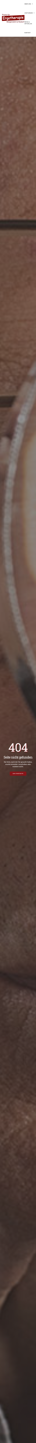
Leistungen (28, 13)
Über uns (27, 4)
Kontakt (27, 32)
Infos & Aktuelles (28, 22)
